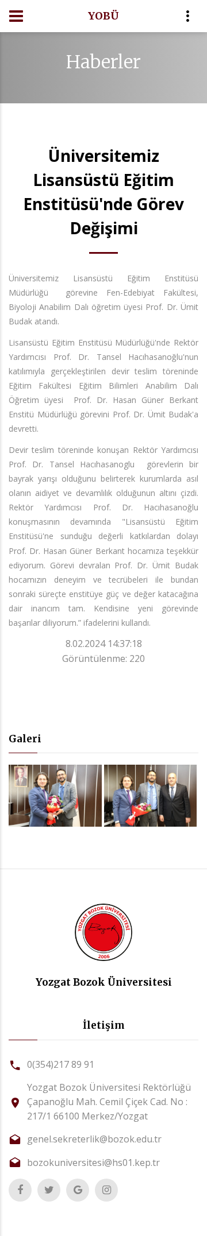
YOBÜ (103, 15)
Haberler (103, 62)
